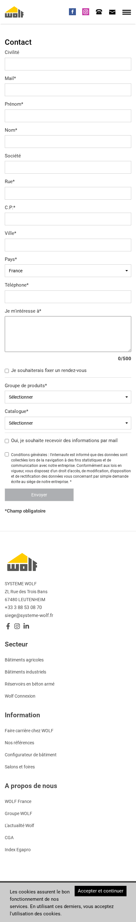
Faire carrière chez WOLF (29, 730)
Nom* (11, 130)
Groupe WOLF (18, 813)
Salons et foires (20, 766)
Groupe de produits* (26, 385)
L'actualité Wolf (19, 825)
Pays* (11, 259)
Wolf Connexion (20, 696)
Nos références (19, 742)
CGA (9, 837)
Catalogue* (16, 411)
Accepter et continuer (100, 891)
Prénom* (14, 104)
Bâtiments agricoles (24, 659)
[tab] (99, 11)
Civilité (12, 52)
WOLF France (18, 801)
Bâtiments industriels (25, 671)
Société (13, 156)
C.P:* (10, 207)
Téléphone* (16, 285)
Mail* (10, 78)
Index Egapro (18, 849)
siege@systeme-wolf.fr (29, 615)
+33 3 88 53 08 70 (23, 607)
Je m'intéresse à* (23, 311)
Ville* (10, 233)
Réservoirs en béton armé (29, 684)
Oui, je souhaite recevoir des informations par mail (64, 440)
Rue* (10, 181)
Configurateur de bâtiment (31, 754)
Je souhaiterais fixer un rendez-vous (49, 370)
